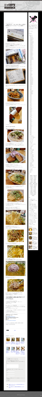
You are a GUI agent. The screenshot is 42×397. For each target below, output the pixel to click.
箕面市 (30, 62)
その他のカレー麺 (31, 149)
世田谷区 (31, 121)
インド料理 (31, 151)
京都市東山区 (31, 84)
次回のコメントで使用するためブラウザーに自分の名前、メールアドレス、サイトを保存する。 (15, 378)
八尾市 (30, 71)
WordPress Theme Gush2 (21, 395)
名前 (7, 370)
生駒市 (30, 107)
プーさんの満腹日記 (31, 209)
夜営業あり (7, 324)
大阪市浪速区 (31, 43)
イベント (30, 168)
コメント (7, 363)
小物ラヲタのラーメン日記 (32, 219)
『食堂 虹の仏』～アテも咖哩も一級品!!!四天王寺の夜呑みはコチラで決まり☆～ (13, 343)
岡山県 (30, 131)
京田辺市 (31, 86)
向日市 (30, 87)
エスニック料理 (31, 150)
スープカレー (31, 139)
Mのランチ (30, 201)
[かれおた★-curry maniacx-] (21, 0)
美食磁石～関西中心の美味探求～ (32, 204)
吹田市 (30, 65)
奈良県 (30, 105)
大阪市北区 (31, 37)
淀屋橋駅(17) (33, 195)
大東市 (30, 69)
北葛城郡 (31, 108)
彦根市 (30, 104)
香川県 (30, 133)
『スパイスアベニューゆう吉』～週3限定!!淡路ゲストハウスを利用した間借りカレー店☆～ (18, 343)
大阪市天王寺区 (31, 41)
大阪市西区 (31, 40)
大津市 (30, 103)
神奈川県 (30, 126)
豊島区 (30, 124)
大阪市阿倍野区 (31, 42)
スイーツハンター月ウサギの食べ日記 (33, 218)
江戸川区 (31, 117)
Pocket (15, 330)
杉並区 (30, 122)
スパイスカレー (31, 138)
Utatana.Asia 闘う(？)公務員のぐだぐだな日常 (34, 215)
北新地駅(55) (35, 179)
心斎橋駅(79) (31, 179)
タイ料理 (31, 153)
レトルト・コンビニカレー (32, 167)
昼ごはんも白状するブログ (32, 210)
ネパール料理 (31, 152)
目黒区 (30, 120)
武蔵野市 (31, 125)
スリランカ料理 (31, 155)
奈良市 (30, 106)
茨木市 (30, 63)
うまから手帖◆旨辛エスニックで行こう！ (33, 200)
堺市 (30, 72)
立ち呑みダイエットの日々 (32, 224)
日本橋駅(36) (30, 183)
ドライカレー (31, 140)
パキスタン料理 (31, 154)
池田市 (30, 61)
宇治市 (30, 85)
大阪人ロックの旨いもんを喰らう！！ (33, 205)
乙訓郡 (30, 88)
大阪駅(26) (31, 187)
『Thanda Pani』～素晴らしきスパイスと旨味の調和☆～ (23, 342)
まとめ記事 (31, 169)
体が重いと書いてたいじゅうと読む (33, 214)
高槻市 (30, 64)
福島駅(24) (31, 191)
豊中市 (30, 60)
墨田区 (30, 116)
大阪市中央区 (31, 38)
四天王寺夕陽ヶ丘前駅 (12, 324)
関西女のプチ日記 (31, 223)
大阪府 (30, 36)
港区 (30, 118)
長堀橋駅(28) (35, 186)
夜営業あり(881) (35, 175)
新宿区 (30, 119)
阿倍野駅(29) (31, 186)
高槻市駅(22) (34, 191)
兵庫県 (30, 89)
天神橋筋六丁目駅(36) (35, 183)
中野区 (30, 123)
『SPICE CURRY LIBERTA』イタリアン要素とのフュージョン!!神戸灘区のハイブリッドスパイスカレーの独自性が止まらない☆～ (23, 353)
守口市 (30, 66)
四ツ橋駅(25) (34, 187)
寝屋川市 (31, 68)
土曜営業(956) (31, 175)
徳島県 (30, 132)
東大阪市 (31, 70)
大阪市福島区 (31, 39)
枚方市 (30, 67)
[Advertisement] (16, 17)
